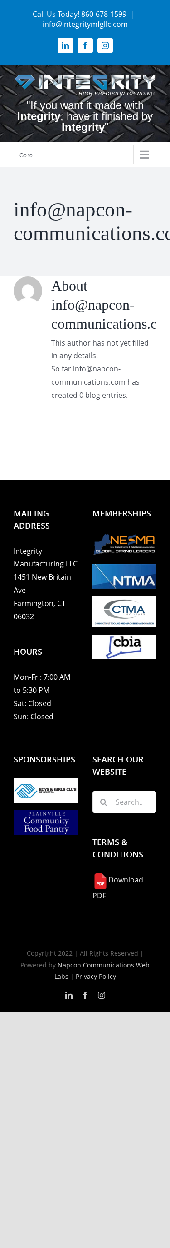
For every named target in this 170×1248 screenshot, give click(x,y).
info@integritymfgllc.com (85, 24)
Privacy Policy (96, 976)
